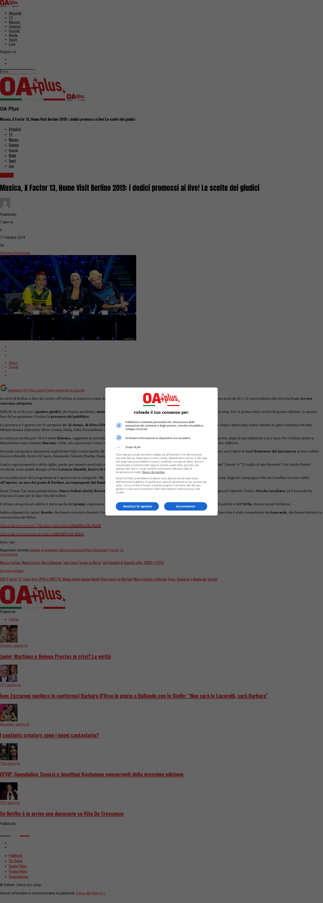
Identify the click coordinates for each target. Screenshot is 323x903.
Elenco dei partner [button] (153, 472)
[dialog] (161, 451)
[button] (161, 447)
